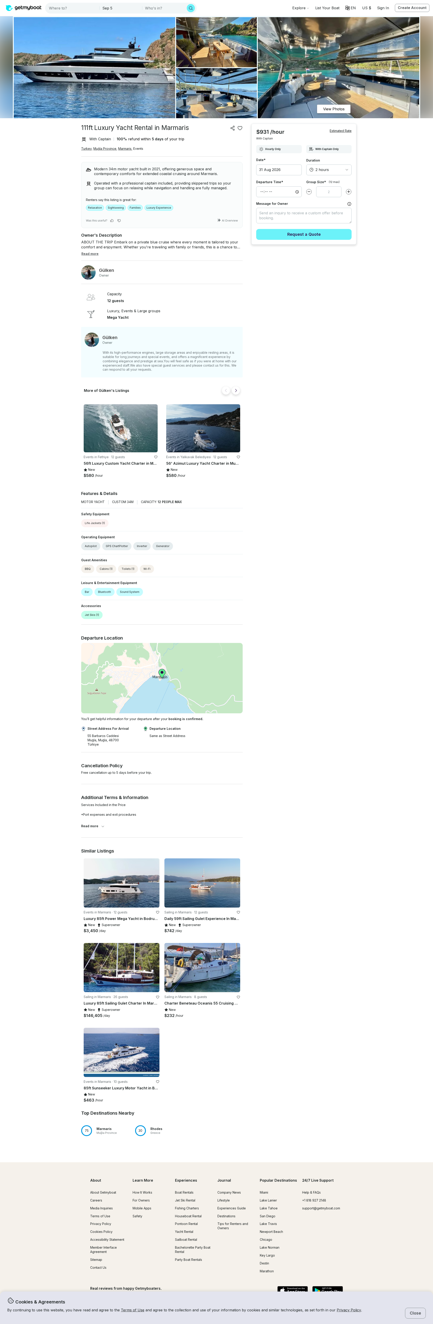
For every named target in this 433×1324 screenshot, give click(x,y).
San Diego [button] (267, 1216)
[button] (327, 8)
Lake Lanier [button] (268, 1200)
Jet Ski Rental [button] (185, 1200)
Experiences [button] (186, 1180)
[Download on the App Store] (292, 1291)
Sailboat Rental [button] (186, 1239)
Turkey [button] (86, 148)
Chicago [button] (266, 1239)
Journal (224, 1180)
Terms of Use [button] (132, 1310)
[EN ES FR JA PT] (350, 8)
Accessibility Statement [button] (107, 1239)
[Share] (232, 128)
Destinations (226, 1216)
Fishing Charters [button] (187, 1208)
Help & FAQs (311, 1192)
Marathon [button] (267, 1271)
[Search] (191, 8)
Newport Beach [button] (271, 1232)
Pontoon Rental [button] (186, 1224)
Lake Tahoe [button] (269, 1208)
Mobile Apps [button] (142, 1208)
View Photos (334, 109)
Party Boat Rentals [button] (188, 1260)
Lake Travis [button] (268, 1224)
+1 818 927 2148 (314, 1200)
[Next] (236, 390)
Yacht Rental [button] (184, 1232)
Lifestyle (223, 1200)
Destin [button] (264, 1263)
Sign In (383, 8)
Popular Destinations (278, 1180)
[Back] (226, 390)
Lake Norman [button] (269, 1247)
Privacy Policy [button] (349, 1310)
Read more (89, 826)
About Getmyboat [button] (103, 1192)
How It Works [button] (142, 1192)
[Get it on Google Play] (327, 1291)
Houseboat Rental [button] (188, 1216)
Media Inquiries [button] (101, 1208)
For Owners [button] (141, 1200)
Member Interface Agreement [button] (103, 1249)
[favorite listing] (240, 128)
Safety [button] (137, 1216)
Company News (229, 1192)
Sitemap (96, 1260)
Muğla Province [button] (104, 148)
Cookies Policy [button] (101, 1232)
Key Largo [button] (267, 1255)
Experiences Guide (231, 1208)
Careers (96, 1200)
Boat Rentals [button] (184, 1192)
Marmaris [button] (124, 148)
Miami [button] (264, 1192)
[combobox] (72, 8)
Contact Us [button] (98, 1267)
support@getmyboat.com (321, 1208)
